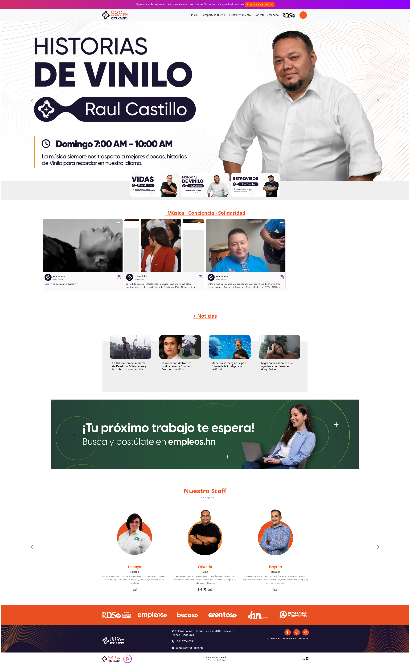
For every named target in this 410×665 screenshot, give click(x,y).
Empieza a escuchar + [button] (259, 4)
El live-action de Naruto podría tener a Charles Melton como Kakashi (176, 366)
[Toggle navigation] (303, 15)
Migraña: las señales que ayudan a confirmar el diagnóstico (277, 366)
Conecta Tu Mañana (267, 15)
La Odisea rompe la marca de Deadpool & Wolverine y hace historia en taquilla (129, 366)
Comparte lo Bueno (213, 15)
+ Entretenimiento (240, 15)
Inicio (194, 15)
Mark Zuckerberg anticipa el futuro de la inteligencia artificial (229, 366)
